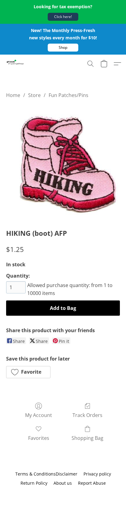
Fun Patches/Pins (68, 95)
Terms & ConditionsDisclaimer (46, 474)
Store (34, 95)
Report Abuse (92, 483)
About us (63, 483)
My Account (38, 415)
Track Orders (87, 415)
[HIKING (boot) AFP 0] (63, 162)
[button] (63, 17)
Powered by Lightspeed (63, 494)
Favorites (38, 438)
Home (13, 95)
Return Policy (33, 483)
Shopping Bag (87, 438)
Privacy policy (97, 474)
